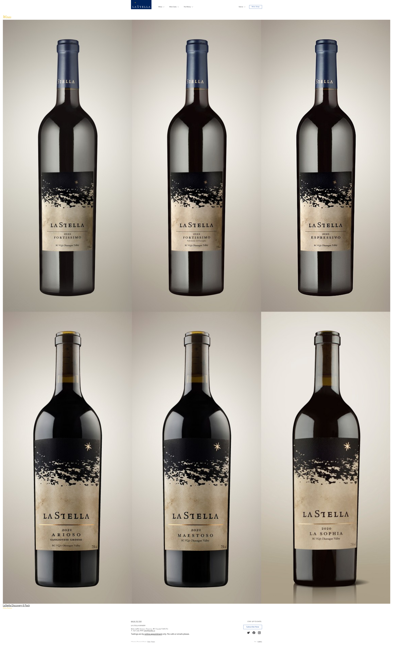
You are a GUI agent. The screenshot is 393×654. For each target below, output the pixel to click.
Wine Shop (256, 7)
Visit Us (241, 7)
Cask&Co (259, 641)
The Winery (187, 7)
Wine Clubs (173, 7)
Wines (160, 7)
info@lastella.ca (149, 630)
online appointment (153, 634)
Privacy (153, 641)
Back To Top (136, 621)
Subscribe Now (252, 627)
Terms (149, 641)
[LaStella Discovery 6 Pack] (196, 603)
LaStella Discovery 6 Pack (16, 605)
